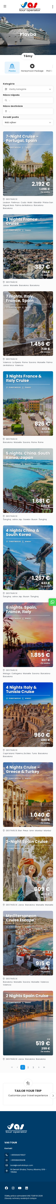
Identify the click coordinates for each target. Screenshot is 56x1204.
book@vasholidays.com (21, 1165)
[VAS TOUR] (15, 1128)
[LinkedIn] (26, 1188)
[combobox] (28, 111)
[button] (28, 122)
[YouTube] (20, 1188)
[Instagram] (13, 1188)
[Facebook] (6, 1188)
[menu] (53, 7)
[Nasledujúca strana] (38, 1067)
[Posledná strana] (44, 1067)
